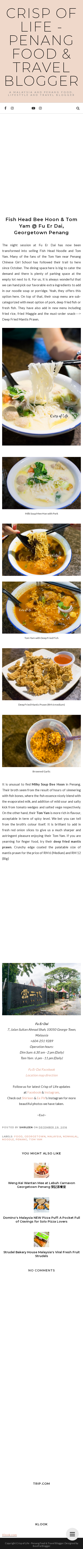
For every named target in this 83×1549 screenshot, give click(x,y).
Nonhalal (70, 1136)
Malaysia (54, 1136)
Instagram (51, 1092)
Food (18, 1136)
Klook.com (9, 1535)
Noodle (8, 1139)
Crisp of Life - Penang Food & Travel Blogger (41, 47)
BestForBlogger (41, 1546)
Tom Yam (35, 1139)
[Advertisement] (41, 161)
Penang (21, 1139)
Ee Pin (41, 1098)
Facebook (34, 1092)
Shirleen (27, 1098)
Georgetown (35, 1136)
